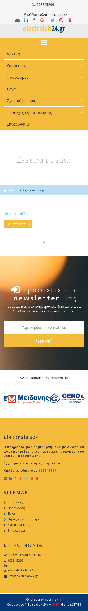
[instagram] (61, 20)
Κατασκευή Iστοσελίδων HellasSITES (44, 604)
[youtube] (70, 20)
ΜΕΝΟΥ (44, 43)
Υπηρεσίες (17, 65)
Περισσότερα (16, 224)
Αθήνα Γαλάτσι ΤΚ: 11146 (47, 14)
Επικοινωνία (18, 124)
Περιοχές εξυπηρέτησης (30, 112)
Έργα (12, 89)
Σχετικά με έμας (19, 525)
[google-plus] (43, 20)
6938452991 (46, 4)
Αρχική (13, 53)
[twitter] (26, 20)
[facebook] (18, 20)
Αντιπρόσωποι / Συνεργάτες (44, 377)
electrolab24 (16, 213)
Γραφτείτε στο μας (46, 293)
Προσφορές (18, 77)
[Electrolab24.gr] (44, 32)
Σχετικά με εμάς (22, 100)
